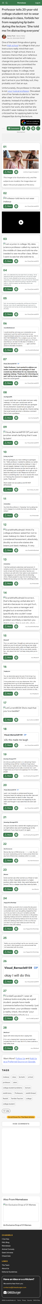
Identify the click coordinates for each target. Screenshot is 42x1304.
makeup (6, 1077)
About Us (5, 1268)
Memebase (21, 3)
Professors (19, 1093)
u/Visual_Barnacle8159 (32, 206)
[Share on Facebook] (23, 128)
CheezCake (6, 1256)
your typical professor (18, 91)
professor (6, 1082)
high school (12, 45)
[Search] (6, 2)
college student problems (12, 1088)
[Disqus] (21, 1162)
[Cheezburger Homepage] (21, 1293)
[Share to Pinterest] (33, 128)
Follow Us (20, 1058)
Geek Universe (7, 1252)
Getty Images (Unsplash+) (32, 172)
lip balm (22, 1077)
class (14, 1077)
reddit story (7, 1093)
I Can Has (5, 1239)
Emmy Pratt (11, 36)
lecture (27, 1088)
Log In (37, 3)
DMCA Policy (36, 1300)
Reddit (5, 1098)
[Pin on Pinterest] (16, 172)
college (29, 1098)
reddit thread (31, 1093)
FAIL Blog (5, 1242)
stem (15, 1082)
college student (9, 1104)
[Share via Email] (38, 128)
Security (29, 1300)
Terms (19, 1300)
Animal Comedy (8, 1249)
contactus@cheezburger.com (14, 1287)
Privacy (24, 1300)
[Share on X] (28, 128)
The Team (5, 1265)
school (30, 1077)
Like (7, 1111)
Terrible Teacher (17, 1098)
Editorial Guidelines (9, 1272)
